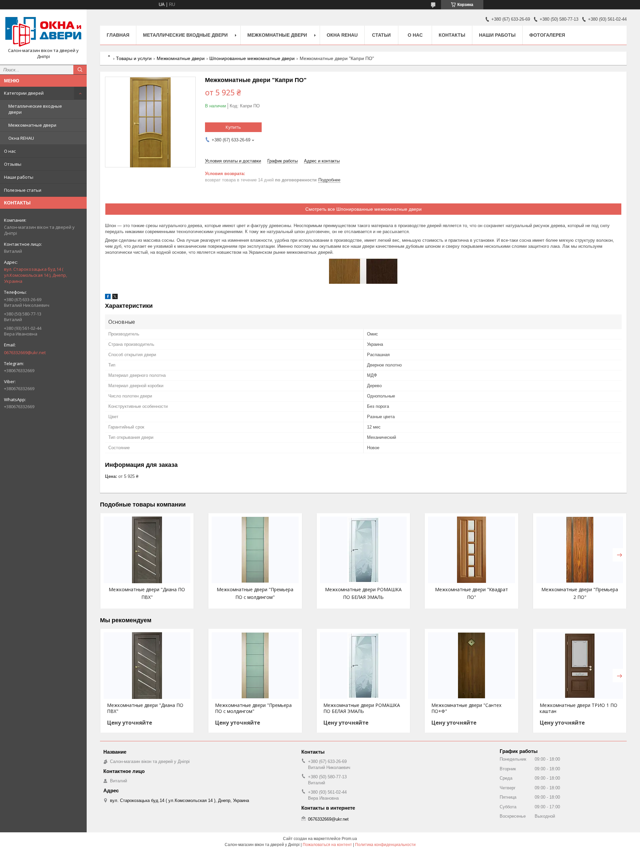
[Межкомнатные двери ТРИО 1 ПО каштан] (579, 665)
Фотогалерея (547, 35)
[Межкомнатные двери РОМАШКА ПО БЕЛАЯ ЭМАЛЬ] (363, 550)
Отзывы (12, 164)
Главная (118, 35)
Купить (233, 127)
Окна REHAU (21, 138)
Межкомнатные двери (32, 125)
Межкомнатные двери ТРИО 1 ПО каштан (578, 708)
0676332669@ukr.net (25, 352)
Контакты (452, 35)
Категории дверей (24, 93)
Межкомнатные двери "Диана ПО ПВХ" (145, 708)
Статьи (381, 35)
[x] (115, 297)
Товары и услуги (134, 58)
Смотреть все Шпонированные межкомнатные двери (363, 209)
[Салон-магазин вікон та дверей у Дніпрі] (43, 31)
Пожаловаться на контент (327, 844)
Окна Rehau (342, 35)
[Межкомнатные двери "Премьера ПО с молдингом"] (255, 550)
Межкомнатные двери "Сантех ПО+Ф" (466, 708)
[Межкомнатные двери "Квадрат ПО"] (471, 550)
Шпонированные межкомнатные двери (252, 58)
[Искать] (80, 70)
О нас (10, 151)
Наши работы (18, 177)
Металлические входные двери (35, 109)
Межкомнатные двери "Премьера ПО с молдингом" (253, 708)
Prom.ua (349, 838)
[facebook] (108, 297)
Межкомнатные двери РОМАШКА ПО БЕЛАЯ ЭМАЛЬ (361, 708)
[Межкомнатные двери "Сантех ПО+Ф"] (471, 665)
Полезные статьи (22, 190)
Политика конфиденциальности (385, 844)
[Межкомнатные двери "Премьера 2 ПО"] (579, 550)
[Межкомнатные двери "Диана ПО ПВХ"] (147, 550)
